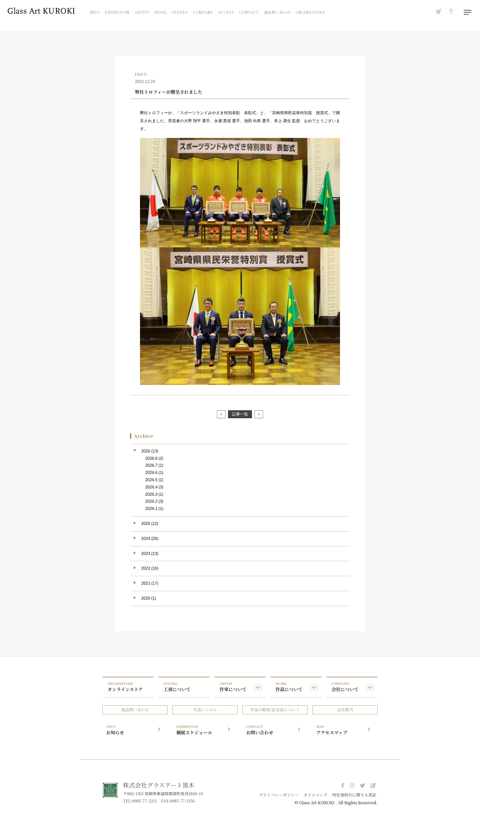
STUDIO (179, 12)
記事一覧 (240, 414)
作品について (289, 686)
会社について (345, 686)
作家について (233, 686)
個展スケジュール (194, 729)
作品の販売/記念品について (275, 710)
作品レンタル (205, 710)
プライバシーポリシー (279, 795)
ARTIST (142, 12)
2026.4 (151, 487)
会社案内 (345, 710)
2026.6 (151, 472)
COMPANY (203, 12)
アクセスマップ (331, 729)
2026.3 (151, 494)
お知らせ (115, 729)
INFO (95, 12)
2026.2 (151, 501)
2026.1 (151, 508)
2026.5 (151, 480)
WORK (161, 12)
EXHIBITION (117, 12)
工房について (177, 686)
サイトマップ (315, 795)
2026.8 (151, 458)
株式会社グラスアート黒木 (158, 785)
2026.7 (151, 465)
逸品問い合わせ (277, 12)
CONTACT (249, 12)
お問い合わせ (259, 729)
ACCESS (226, 12)
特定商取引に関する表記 (354, 795)
